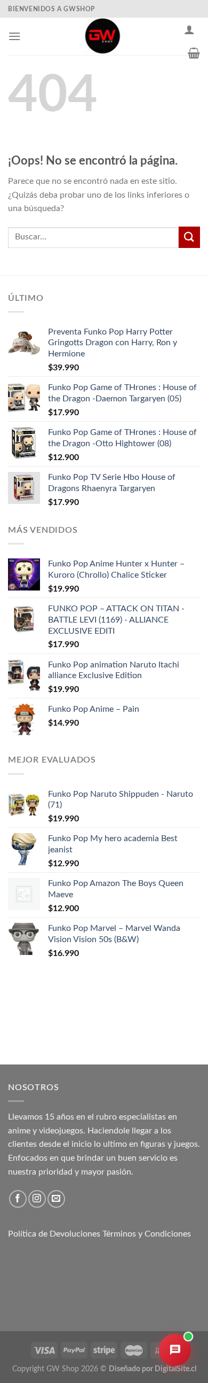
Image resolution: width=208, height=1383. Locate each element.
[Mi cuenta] (189, 29)
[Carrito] (194, 53)
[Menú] (14, 36)
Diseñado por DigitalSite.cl (152, 1369)
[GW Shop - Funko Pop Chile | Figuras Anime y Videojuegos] (102, 36)
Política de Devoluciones (54, 1234)
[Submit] (189, 237)
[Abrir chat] (175, 1350)
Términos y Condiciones (146, 1234)
